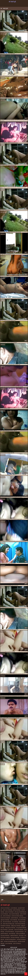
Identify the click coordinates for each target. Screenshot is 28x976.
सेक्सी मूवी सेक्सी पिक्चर (7, 957)
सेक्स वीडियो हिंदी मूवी (12, 969)
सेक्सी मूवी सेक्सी (24, 961)
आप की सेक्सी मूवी (14, 908)
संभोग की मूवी (21, 935)
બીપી (4, 950)
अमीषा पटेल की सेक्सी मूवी (5, 908)
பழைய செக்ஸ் (9, 951)
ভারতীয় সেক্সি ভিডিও (15, 957)
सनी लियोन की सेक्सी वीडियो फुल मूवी (10, 941)
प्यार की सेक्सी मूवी (15, 921)
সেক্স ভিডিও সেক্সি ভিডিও (10, 950)
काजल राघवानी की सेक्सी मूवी (14, 914)
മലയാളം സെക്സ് (21, 967)
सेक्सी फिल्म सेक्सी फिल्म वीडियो (19, 953)
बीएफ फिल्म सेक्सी (20, 958)
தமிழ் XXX (3, 962)
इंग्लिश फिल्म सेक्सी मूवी (7, 952)
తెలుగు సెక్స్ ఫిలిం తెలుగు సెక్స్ (10, 948)
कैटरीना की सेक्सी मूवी (6, 915)
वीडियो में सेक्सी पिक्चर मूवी (17, 960)
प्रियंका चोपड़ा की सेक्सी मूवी (20, 923)
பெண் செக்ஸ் (22, 957)
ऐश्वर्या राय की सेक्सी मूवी (9, 912)
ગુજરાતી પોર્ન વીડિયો (21, 969)
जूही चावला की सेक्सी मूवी (5, 919)
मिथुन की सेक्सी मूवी (4, 929)
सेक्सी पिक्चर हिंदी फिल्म (8, 953)
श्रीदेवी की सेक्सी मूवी (14, 935)
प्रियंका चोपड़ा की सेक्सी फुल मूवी (8, 923)
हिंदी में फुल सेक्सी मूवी (5, 958)
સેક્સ (14, 951)
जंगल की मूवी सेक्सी (22, 917)
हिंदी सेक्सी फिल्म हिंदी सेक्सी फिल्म (19, 952)
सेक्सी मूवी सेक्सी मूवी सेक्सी (11, 967)
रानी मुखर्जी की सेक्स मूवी (19, 931)
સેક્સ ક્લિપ (8, 962)
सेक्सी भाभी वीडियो (6, 955)
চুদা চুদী (2, 948)
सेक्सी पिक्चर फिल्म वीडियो (20, 972)
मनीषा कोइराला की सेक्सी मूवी (10, 927)
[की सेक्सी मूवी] (25, 973)
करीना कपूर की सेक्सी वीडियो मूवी (20, 912)
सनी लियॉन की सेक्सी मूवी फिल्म (10, 939)
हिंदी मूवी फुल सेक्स (11, 971)
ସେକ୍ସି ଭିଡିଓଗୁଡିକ (7, 960)
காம (15, 961)
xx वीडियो (6, 963)
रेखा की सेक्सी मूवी (12, 933)
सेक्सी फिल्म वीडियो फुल (8, 956)
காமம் (15, 965)
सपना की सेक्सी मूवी (8, 943)
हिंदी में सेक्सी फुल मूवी (10, 959)
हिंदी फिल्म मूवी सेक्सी (5, 966)
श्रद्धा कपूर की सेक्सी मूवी (5, 935)
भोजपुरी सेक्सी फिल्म (18, 963)
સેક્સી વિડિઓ (13, 968)
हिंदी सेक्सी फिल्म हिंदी (14, 955)
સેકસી (2, 973)
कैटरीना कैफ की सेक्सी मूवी (5, 917)
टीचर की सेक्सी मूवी (13, 919)
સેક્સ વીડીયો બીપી (20, 962)
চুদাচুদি (2, 953)
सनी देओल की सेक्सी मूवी (15, 937)
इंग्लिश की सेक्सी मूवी (16, 910)
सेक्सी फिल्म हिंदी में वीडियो (10, 972)
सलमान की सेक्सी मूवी (17, 943)
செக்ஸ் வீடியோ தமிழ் (5, 968)
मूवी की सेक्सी (11, 929)
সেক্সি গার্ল (2, 954)
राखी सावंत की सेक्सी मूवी (18, 929)
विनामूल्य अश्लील (4, 971)
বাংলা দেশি (18, 961)
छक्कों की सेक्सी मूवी (14, 917)
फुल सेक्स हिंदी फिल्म (19, 950)
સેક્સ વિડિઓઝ (4, 969)
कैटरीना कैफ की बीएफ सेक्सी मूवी (17, 915)
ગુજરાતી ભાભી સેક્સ (17, 956)
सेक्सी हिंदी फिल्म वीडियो (21, 968)
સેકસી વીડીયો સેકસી (8, 954)
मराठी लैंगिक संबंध (11, 973)
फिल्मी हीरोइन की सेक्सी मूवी (5, 925)
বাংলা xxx (14, 964)
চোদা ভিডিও (13, 962)
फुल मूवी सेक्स (10, 963)
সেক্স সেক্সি (5, 973)
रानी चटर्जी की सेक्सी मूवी (9, 931)
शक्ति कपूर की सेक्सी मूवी (20, 933)
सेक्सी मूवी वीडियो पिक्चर (18, 954)
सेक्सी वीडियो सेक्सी (18, 959)
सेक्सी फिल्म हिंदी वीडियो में (9, 965)
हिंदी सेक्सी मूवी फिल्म (21, 965)
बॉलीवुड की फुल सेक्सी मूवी (15, 925)
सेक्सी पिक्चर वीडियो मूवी (9, 961)
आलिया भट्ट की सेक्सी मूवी (7, 910)
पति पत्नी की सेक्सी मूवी (7, 921)
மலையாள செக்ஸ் (17, 966)
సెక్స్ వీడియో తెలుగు (19, 971)
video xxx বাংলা (13, 958)
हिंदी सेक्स (11, 966)
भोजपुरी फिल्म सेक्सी (8, 964)
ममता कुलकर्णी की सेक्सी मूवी (21, 927)
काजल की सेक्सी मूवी (4, 914)
